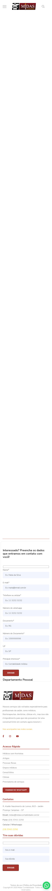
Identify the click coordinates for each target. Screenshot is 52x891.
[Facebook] (3, 736)
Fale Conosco (9, 127)
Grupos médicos (10, 767)
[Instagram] (10, 736)
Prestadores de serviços (13, 781)
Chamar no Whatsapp (16, 790)
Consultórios (8, 772)
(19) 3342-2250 (10, 829)
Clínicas (6, 777)
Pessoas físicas (9, 763)
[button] (46, 885)
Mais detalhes (24, 531)
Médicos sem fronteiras (13, 753)
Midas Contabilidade (34, 48)
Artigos (6, 758)
